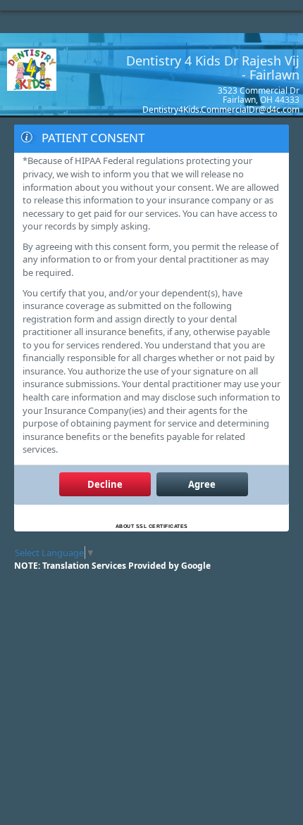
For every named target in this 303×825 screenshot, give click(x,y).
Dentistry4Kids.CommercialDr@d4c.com (220, 109)
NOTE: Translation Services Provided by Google (112, 566)
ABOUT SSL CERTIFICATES (152, 526)
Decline (105, 484)
